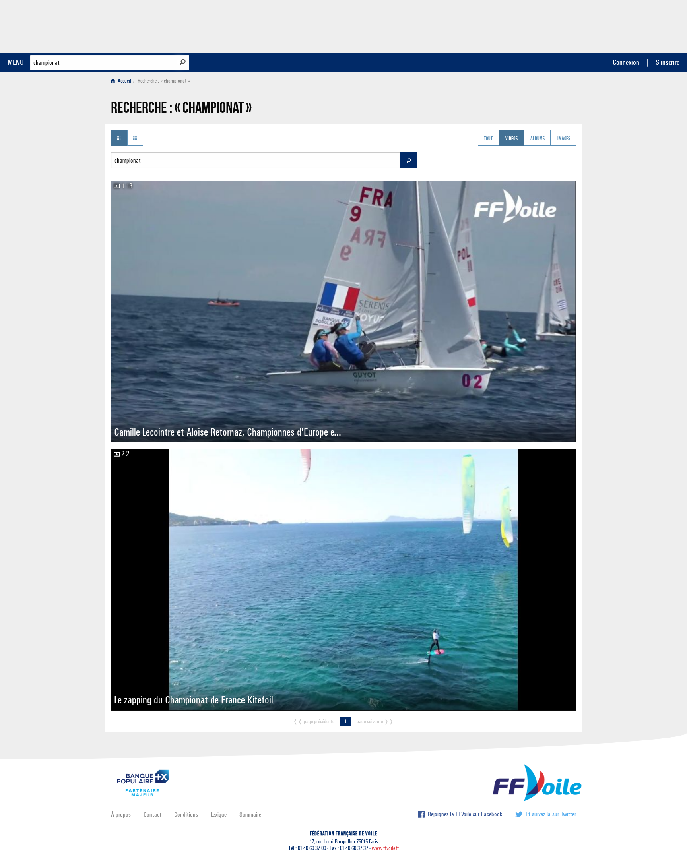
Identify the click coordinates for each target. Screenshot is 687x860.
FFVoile (526, 25)
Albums (537, 138)
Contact (152, 814)
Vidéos (511, 138)
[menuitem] (122, 80)
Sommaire (250, 814)
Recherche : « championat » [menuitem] (164, 80)
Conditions (186, 814)
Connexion (626, 62)
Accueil (123, 80)
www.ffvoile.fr (385, 848)
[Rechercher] (183, 62)
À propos (121, 814)
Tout (488, 138)
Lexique (219, 814)
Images (563, 138)
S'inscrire (667, 62)
